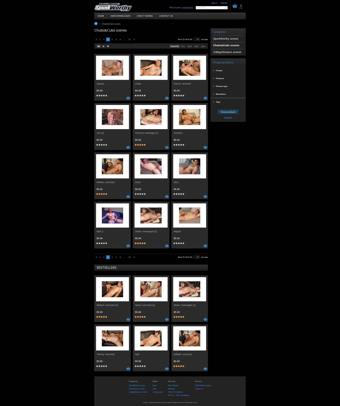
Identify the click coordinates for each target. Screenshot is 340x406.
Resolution (221, 94)
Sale (154, 389)
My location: (182, 8)
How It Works (173, 385)
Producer (220, 78)
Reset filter (228, 118)
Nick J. (100, 231)
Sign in (214, 3)
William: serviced (105, 182)
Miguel (177, 231)
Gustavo (178, 133)
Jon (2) (100, 133)
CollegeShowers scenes (138, 392)
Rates (196, 46)
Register (224, 3)
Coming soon (158, 392)
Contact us (199, 389)
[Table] (108, 46)
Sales (203, 46)
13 (129, 39)
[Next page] (133, 39)
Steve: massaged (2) (146, 231)
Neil (137, 354)
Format (219, 70)
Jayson (100, 84)
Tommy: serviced (105, 354)
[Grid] (98, 46)
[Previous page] (95, 39)
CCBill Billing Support (203, 385)
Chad (138, 84)
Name (189, 46)
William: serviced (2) (107, 305)
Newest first (175, 46)
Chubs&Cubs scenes (137, 389)
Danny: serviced (182, 84)
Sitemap (171, 389)
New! (154, 385)
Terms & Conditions (175, 392)
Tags (218, 102)
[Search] (225, 8)
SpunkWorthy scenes (137, 385)
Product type (222, 86)
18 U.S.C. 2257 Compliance (178, 395)
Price (183, 46)
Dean (138, 182)
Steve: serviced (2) (145, 305)
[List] (103, 46)
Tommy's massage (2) (146, 133)
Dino (176, 182)
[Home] (113, 7)
